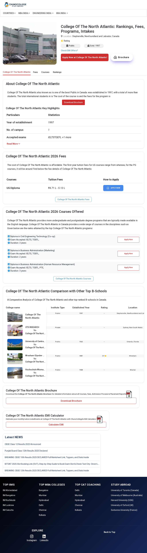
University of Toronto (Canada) (125, 490)
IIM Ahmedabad (10, 490)
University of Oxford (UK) (122, 505)
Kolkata (42, 515)
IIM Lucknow (8, 505)
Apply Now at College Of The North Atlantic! (84, 57)
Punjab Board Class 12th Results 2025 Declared (26, 451)
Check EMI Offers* (69, 50)
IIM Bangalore (9, 495)
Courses (45, 72)
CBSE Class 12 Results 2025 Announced (23, 444)
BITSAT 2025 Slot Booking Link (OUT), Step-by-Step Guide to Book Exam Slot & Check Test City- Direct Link (52, 464)
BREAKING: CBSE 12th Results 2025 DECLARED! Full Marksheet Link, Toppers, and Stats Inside (47, 470)
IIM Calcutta (8, 510)
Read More (12, 143)
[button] (122, 57)
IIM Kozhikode (9, 500)
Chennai (42, 510)
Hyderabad (44, 500)
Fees (35, 72)
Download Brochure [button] (73, 102)
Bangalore (43, 490)
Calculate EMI (56, 424)
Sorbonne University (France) (124, 510)
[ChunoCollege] (15, 5)
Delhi (41, 505)
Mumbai (42, 495)
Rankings (57, 72)
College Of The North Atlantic (17, 72)
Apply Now (115, 188)
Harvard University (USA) (122, 500)
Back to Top (109, 532)
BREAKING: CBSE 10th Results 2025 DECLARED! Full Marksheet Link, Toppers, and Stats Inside (47, 457)
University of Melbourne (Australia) (127, 495)
